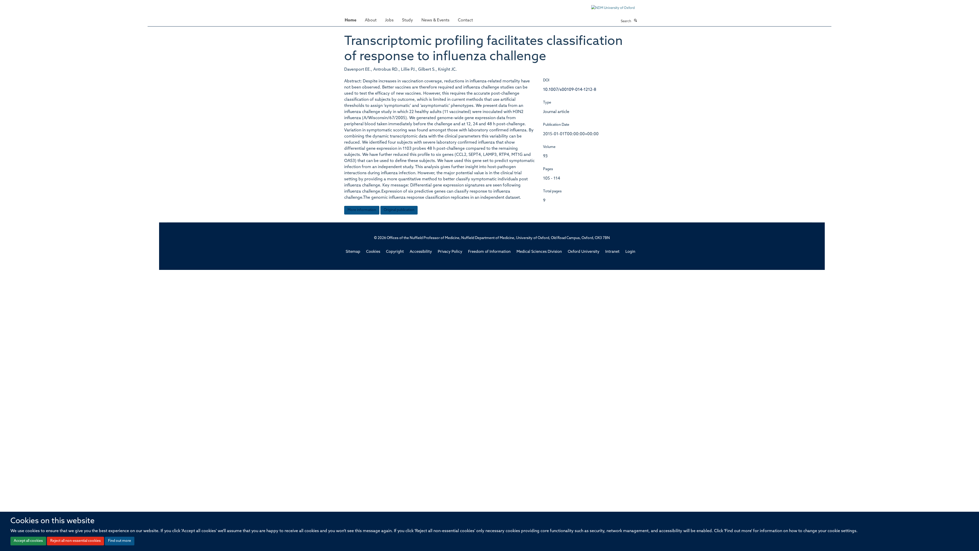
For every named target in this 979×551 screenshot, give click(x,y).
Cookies (373, 252)
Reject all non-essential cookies (75, 541)
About (371, 20)
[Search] (635, 21)
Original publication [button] (399, 210)
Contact (465, 20)
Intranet (612, 252)
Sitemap (353, 252)
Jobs (389, 20)
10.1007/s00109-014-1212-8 (569, 90)
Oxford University (583, 252)
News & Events (435, 20)
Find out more (119, 541)
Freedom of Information (489, 252)
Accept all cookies (28, 541)
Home (350, 20)
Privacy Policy (450, 252)
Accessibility (421, 252)
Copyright (395, 252)
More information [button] (361, 210)
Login (630, 252)
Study (407, 20)
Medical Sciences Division (539, 252)
